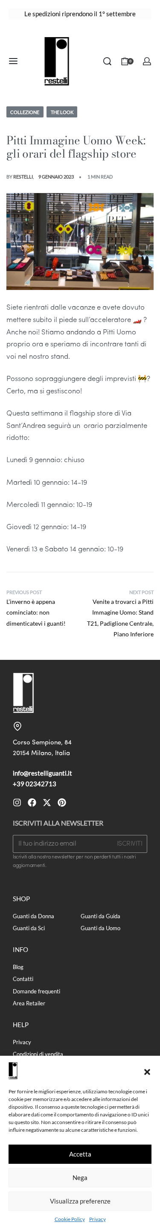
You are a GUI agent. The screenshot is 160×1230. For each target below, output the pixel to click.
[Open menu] (13, 61)
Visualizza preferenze (80, 1201)
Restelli (23, 176)
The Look (62, 112)
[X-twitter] (47, 802)
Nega (80, 1177)
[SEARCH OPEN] (107, 61)
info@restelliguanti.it (42, 773)
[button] (147, 1070)
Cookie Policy (70, 1219)
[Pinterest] (62, 802)
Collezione (24, 112)
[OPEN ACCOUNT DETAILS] (147, 61)
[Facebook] (32, 802)
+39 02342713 (34, 784)
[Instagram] (17, 802)
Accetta (80, 1154)
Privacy (97, 1219)
